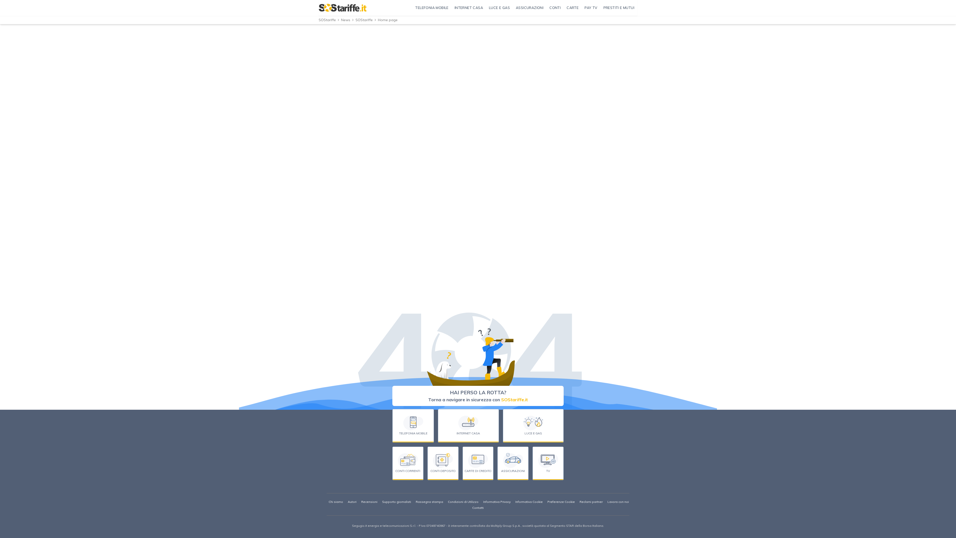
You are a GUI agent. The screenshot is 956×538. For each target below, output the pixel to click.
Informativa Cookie (529, 502)
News (345, 20)
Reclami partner (591, 502)
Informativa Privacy (497, 502)
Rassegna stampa (429, 502)
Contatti (478, 508)
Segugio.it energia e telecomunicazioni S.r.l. (384, 526)
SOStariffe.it (514, 400)
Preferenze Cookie (561, 502)
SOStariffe (327, 20)
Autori (352, 502)
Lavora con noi (618, 502)
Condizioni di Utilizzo (463, 502)
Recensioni (369, 502)
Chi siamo (336, 502)
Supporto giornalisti (396, 502)
